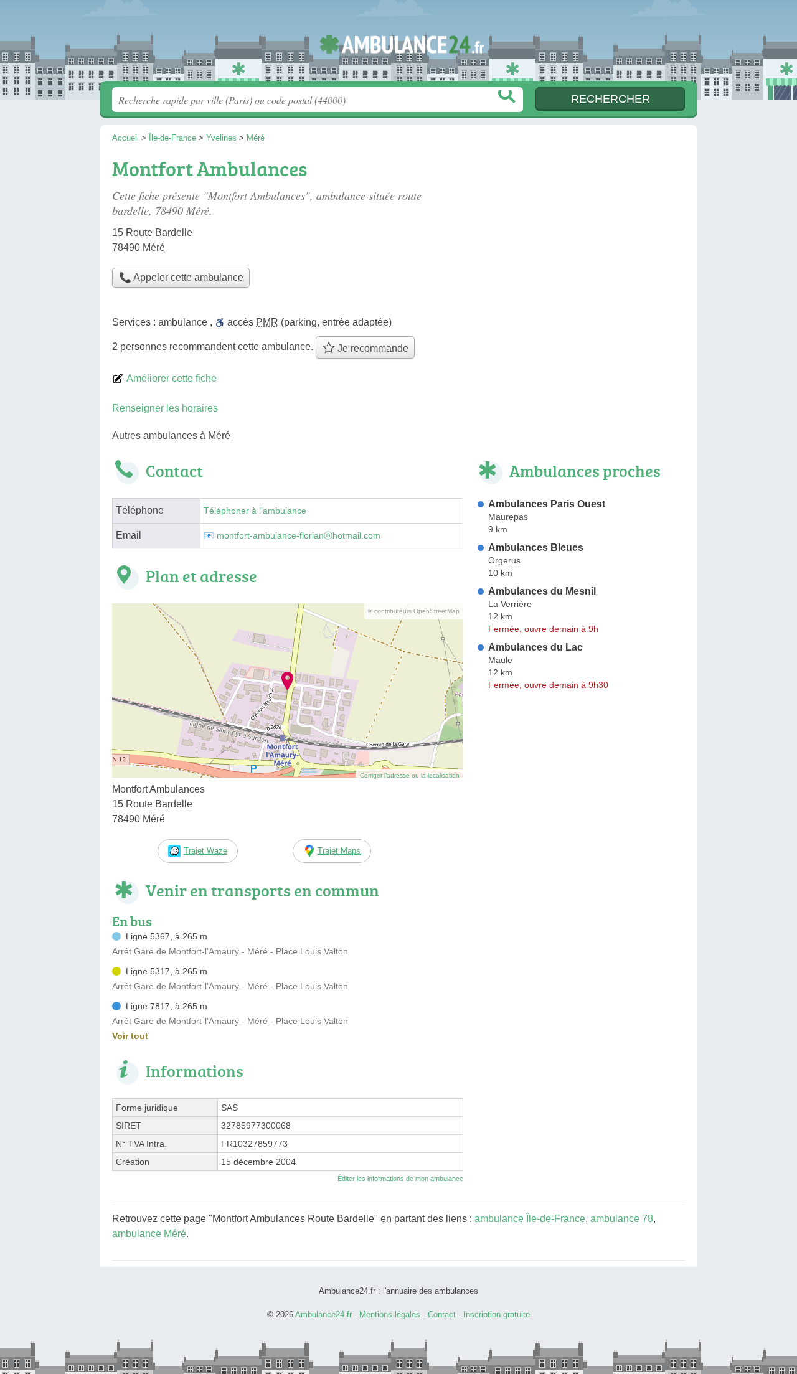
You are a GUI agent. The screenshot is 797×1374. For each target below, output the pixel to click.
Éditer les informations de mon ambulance (400, 1178)
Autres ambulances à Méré (171, 435)
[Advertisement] (580, 240)
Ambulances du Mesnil (542, 591)
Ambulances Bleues (535, 547)
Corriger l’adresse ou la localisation (410, 775)
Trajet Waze (205, 850)
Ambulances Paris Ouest (546, 504)
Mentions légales (389, 1314)
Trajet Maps (339, 850)
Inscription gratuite (496, 1314)
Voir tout (130, 1036)
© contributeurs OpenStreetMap (414, 611)
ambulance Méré (149, 1233)
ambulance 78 (621, 1218)
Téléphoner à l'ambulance (255, 510)
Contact (442, 1314)
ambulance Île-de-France (529, 1218)
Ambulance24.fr (398, 44)
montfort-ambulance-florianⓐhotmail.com (298, 535)
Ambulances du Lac (535, 647)
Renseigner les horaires (165, 408)
